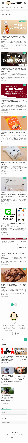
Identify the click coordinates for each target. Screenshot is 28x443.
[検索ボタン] (25, 3)
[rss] (16, 432)
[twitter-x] (13, 334)
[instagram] (15, 334)
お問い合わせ (8, 434)
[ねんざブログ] (14, 3)
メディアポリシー (21, 434)
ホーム (4, 434)
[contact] (18, 334)
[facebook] (10, 334)
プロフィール (14, 434)
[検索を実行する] (25, 339)
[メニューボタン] (3, 3)
